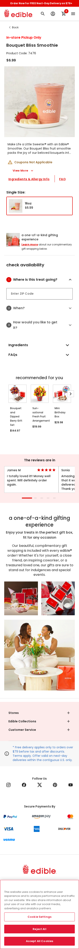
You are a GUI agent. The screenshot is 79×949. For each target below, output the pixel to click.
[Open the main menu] (73, 14)
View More (20, 171)
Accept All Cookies (39, 941)
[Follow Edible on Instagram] (8, 785)
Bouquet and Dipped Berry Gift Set (16, 416)
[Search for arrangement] (43, 14)
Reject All (39, 929)
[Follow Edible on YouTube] (70, 785)
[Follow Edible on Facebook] (24, 785)
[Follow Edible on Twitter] (39, 785)
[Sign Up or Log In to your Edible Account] (53, 14)
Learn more (29, 244)
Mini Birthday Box (60, 412)
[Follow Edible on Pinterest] (55, 785)
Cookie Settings (39, 917)
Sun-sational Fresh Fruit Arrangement (39, 414)
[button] (43, 279)
